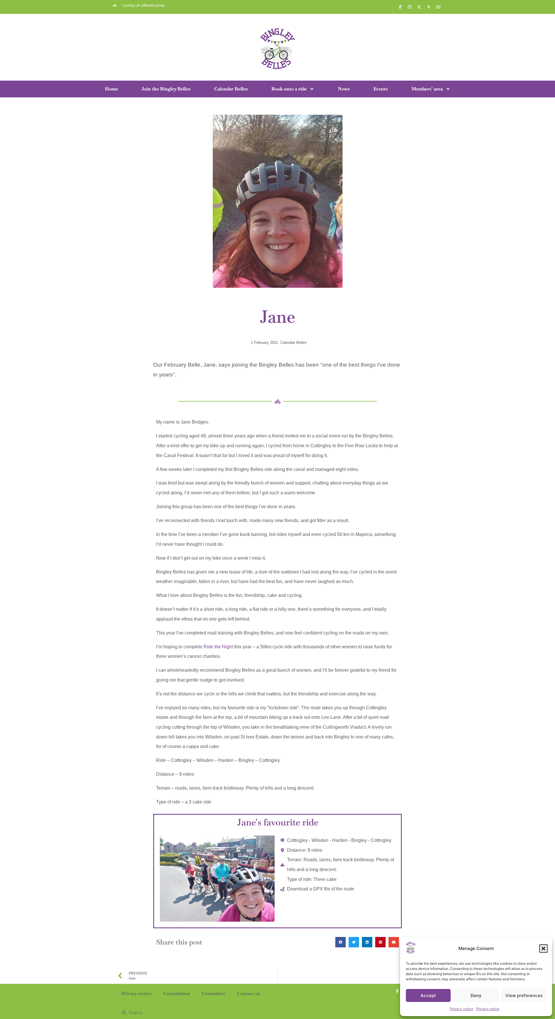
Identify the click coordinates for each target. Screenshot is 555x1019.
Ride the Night (218, 646)
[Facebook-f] (400, 7)
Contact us (248, 993)
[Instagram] (410, 7)
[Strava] (429, 7)
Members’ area (427, 89)
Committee (213, 993)
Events (380, 89)
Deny (476, 995)
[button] (543, 948)
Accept (428, 995)
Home (111, 89)
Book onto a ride (289, 89)
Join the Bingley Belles (166, 89)
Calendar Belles (231, 89)
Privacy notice (461, 1009)
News (344, 89)
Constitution (176, 993)
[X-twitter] (419, 7)
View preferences (524, 995)
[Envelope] (438, 7)
